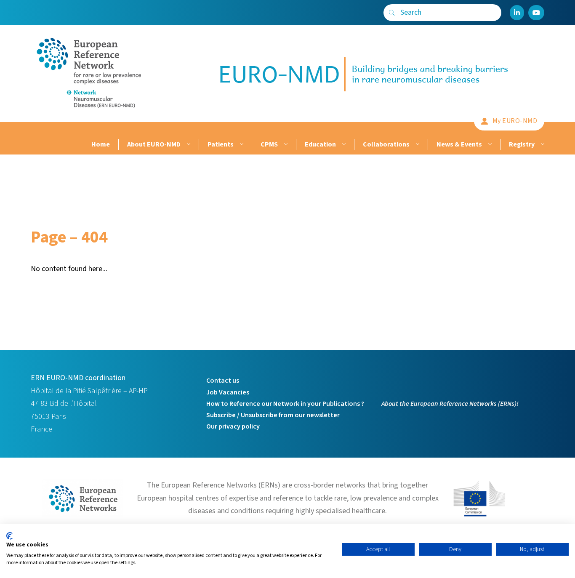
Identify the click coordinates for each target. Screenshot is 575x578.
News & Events (459, 144)
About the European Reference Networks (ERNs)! (450, 403)
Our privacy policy (233, 426)
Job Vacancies (227, 392)
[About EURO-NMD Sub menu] (187, 144)
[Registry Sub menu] (541, 144)
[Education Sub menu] (343, 144)
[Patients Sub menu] (240, 144)
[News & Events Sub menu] (489, 144)
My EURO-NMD (515, 120)
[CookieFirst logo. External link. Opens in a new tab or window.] (9, 536)
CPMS (269, 144)
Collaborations (386, 144)
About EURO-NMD (154, 144)
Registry (522, 144)
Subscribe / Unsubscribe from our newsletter (273, 415)
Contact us (222, 380)
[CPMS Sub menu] (285, 144)
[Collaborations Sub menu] (416, 144)
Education (320, 144)
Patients (221, 144)
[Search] (391, 12)
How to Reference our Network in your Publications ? (285, 403)
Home (100, 144)
